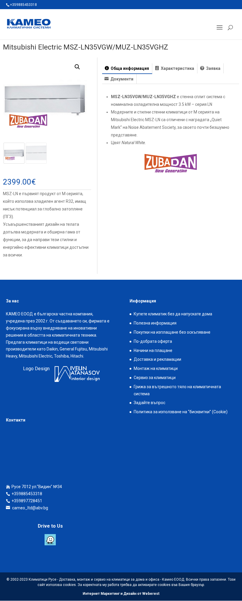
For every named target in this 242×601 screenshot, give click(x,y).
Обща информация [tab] (129, 68)
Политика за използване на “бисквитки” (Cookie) (181, 411)
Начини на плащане (153, 350)
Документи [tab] (121, 79)
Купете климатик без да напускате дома (173, 314)
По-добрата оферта (153, 341)
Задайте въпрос (149, 402)
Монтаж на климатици (156, 368)
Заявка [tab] (212, 68)
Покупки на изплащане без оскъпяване (172, 332)
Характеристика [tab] (177, 68)
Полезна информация (155, 323)
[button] (77, 67)
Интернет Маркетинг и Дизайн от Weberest (121, 594)
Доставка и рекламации (157, 359)
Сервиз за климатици (155, 377)
